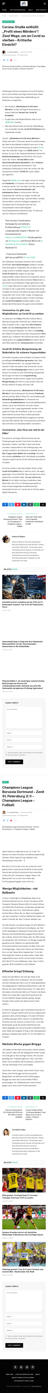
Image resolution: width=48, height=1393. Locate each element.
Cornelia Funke (14, 812)
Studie (41, 147)
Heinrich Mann (13, 52)
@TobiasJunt (14, 241)
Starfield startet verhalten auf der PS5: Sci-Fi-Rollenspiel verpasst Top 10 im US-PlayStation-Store (23, 604)
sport (5, 782)
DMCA (38, 1374)
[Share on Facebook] (4, 60)
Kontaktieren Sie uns (24, 1374)
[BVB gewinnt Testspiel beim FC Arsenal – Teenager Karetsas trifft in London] (24, 1180)
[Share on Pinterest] (11, 60)
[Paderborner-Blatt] (24, 3)
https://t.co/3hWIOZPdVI (16, 237)
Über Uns (9, 1374)
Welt (30, 10)
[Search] (44, 3)
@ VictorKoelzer (21, 244)
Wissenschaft (8, 21)
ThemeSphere (36, 1386)
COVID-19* (9, 122)
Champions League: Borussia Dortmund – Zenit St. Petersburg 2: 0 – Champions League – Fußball (13, 521)
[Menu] (3, 3)
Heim (4, 10)
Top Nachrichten (17, 10)
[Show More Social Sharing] (15, 60)
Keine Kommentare (10, 55)
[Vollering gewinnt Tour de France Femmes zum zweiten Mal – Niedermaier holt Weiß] (24, 1254)
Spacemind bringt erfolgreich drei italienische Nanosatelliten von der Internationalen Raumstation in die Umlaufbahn (22, 644)
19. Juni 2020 (29, 257)
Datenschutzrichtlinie (24, 1381)
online (19, 180)
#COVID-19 (25, 227)
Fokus (13, 180)
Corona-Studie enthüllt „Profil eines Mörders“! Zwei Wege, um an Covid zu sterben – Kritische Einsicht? (36, 1114)
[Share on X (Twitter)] (7, 60)
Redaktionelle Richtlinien (23, 1377)
